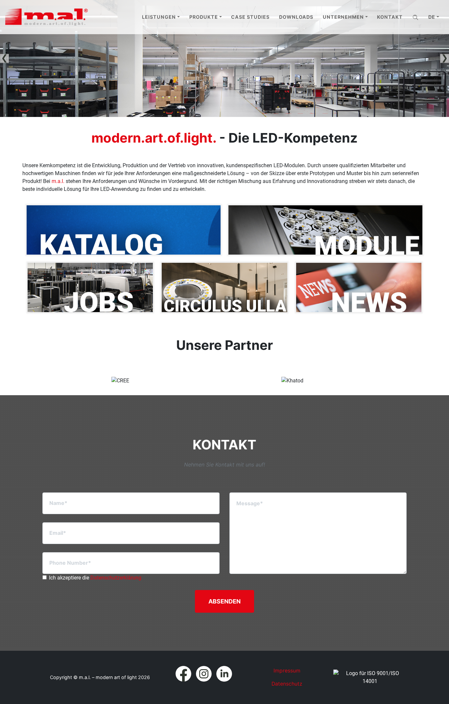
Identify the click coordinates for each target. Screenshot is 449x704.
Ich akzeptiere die (95, 578)
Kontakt (390, 17)
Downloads (296, 17)
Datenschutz (287, 684)
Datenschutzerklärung (115, 578)
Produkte (203, 17)
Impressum (286, 671)
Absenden (224, 601)
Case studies (250, 17)
